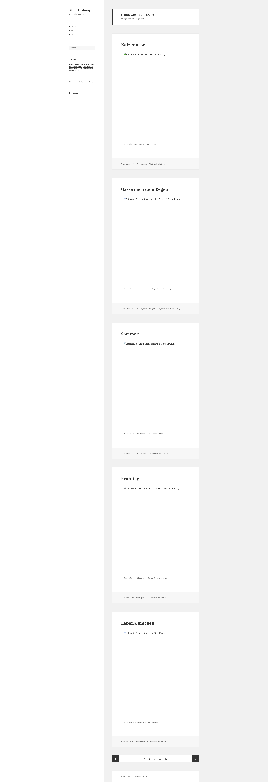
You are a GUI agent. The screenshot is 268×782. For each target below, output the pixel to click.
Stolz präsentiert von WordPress (134, 776)
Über (71, 35)
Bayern (90, 66)
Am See (75, 71)
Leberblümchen (137, 623)
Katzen (78, 64)
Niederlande (85, 64)
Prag (79, 71)
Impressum (73, 93)
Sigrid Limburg (79, 10)
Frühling (130, 478)
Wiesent (88, 69)
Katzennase (133, 44)
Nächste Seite (195, 758)
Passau (76, 69)
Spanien (85, 66)
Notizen (72, 30)
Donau (71, 69)
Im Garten (72, 64)
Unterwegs (176, 308)
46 (167, 758)
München (82, 69)
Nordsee (76, 66)
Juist (80, 66)
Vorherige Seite (115, 758)
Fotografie (73, 26)
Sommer (130, 334)
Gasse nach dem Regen (144, 189)
